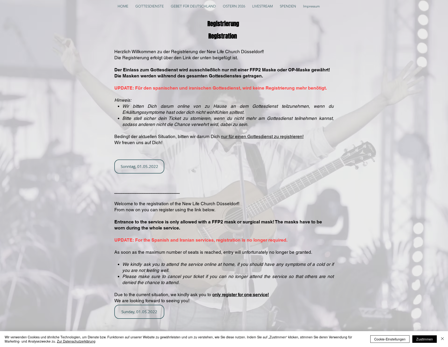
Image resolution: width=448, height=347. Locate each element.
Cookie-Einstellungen (390, 339)
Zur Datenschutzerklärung (76, 341)
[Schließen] (442, 339)
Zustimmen (424, 339)
